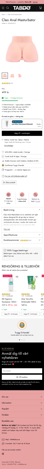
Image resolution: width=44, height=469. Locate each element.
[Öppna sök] (7, 7)
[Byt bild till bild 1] (5, 76)
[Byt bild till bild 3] (20, 76)
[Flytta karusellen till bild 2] (21, 339)
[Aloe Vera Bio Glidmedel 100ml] (30, 283)
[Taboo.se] (22, 7)
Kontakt (38, 201)
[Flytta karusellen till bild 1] (19, 339)
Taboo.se (17, 462)
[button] (7, 83)
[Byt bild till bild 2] (12, 76)
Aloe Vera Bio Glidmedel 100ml (28, 300)
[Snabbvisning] (17, 277)
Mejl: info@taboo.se (12, 439)
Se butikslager (8, 145)
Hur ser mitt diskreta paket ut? (16, 176)
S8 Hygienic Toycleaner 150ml (9, 300)
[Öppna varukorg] (40, 7)
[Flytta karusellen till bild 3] (22, 339)
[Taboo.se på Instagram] (3, 454)
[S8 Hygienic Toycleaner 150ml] (11, 283)
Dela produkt (10, 182)
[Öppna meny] (3, 7)
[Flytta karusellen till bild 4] (24, 339)
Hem (3, 14)
